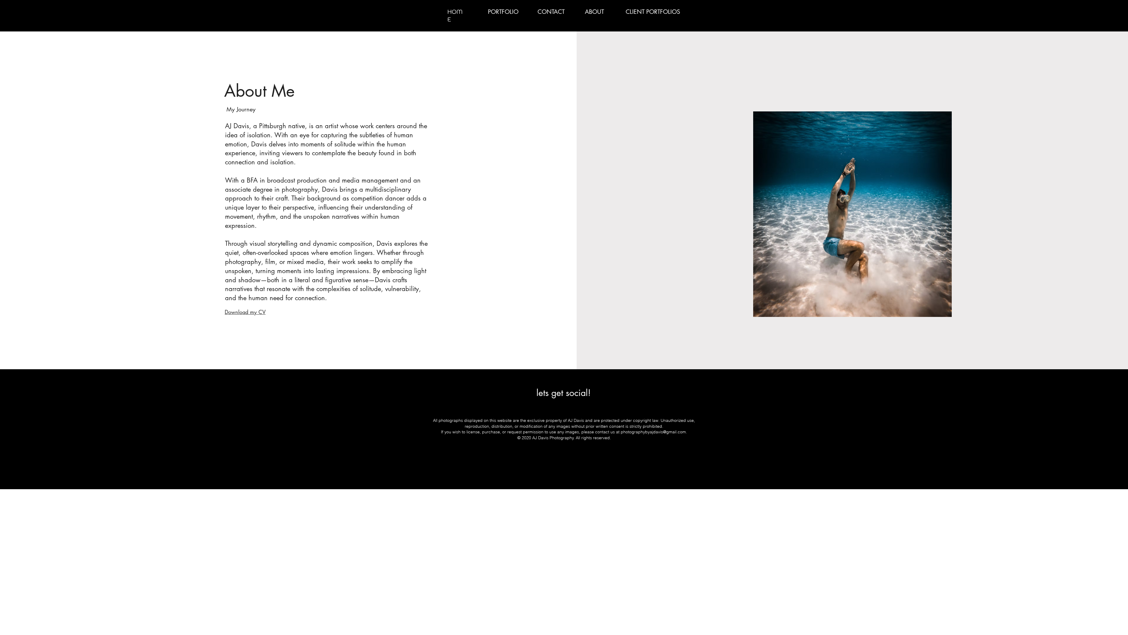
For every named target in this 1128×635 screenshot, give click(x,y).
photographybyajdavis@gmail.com (653, 432)
